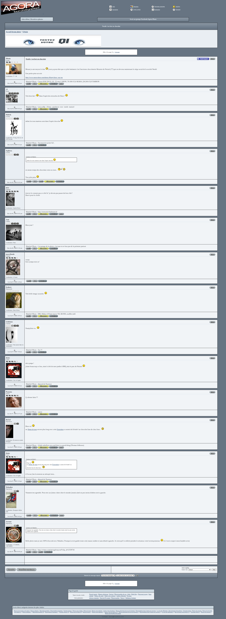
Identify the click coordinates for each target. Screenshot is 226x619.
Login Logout (136, 9)
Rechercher (157, 9)
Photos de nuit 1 (87, 612)
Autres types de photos (109, 610)
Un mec (129, 596)
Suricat (111, 594)
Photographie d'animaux (56, 610)
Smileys (178, 6)
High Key (134, 594)
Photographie (115, 598)
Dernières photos (36, 19)
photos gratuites (94, 598)
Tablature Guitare (130, 598)
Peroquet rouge (143, 594)
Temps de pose (32, 429)
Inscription (115, 9)
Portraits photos (68, 610)
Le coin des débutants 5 (168, 612)
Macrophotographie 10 (38, 612)
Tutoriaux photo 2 (195, 612)
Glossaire (178, 9)
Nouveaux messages (159, 6)
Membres (136, 6)
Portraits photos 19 (64, 612)
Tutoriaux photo (187, 610)
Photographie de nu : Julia (122, 594)
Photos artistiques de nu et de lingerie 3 (129, 612)
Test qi (122, 598)
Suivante (117, 52)
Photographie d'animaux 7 (51, 612)
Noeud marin (93, 594)
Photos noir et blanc (78, 610)
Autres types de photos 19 (111, 612)
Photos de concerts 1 (206, 612)
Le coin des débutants (162, 610)
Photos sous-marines (97, 610)
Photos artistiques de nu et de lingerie (125, 610)
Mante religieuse (103, 594)
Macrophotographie (44, 610)
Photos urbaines (34, 610)
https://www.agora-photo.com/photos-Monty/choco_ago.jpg (44, 77)
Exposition (60, 429)
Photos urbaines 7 (26, 612)
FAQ (113, 6)
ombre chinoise (121, 596)
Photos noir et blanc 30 (76, 612)
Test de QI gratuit (105, 598)
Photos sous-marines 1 (97, 612)
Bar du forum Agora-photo (175, 610)
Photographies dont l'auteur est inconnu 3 (150, 612)
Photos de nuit (87, 610)
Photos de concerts (197, 610)
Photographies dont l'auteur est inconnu (146, 610)
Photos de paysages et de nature (22, 610)
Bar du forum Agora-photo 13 (182, 612)
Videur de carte (98, 596)
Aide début (25, 19)
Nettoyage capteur (109, 596)
